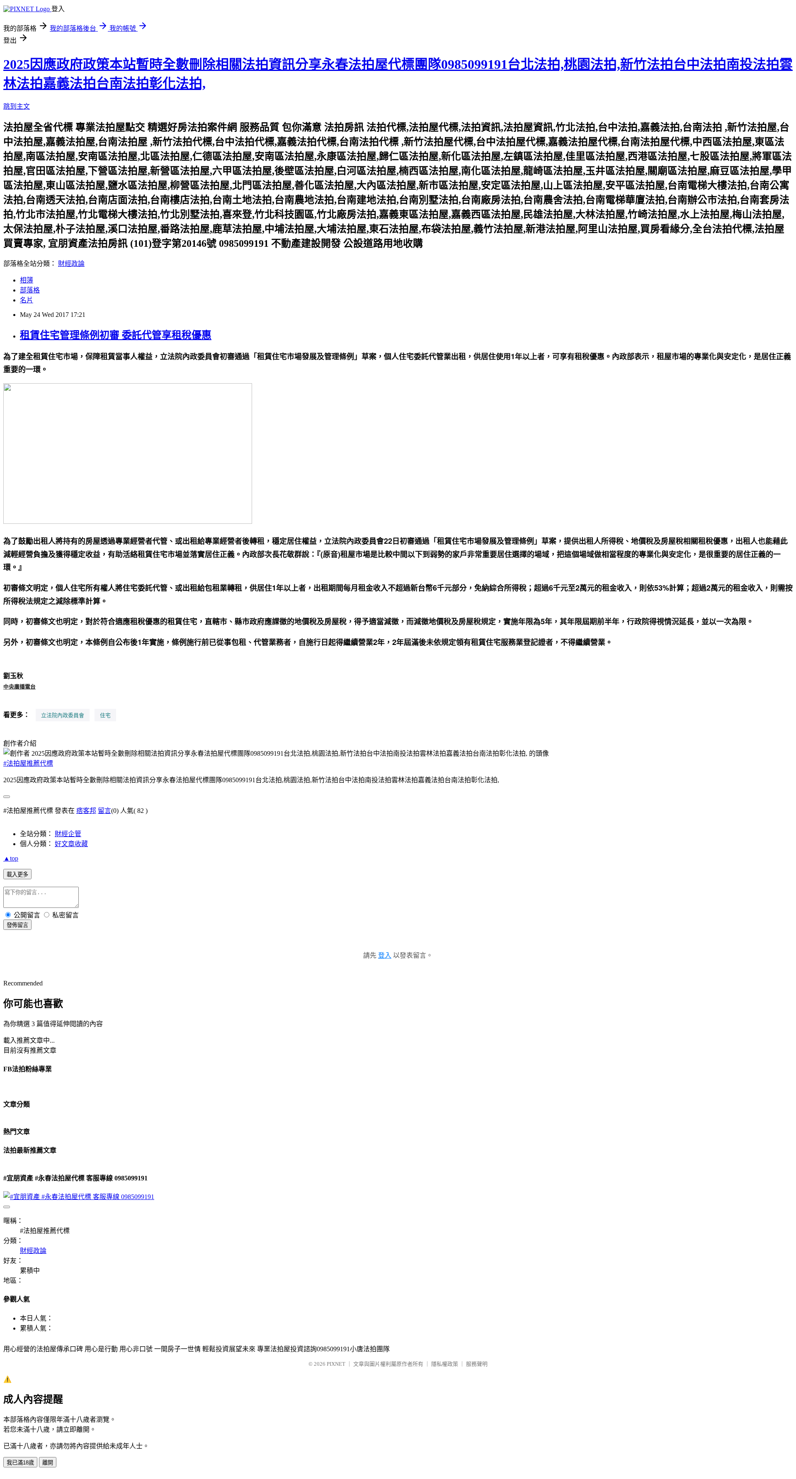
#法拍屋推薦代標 (28, 763)
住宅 (105, 715)
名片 (26, 300)
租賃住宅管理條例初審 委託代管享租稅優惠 (115, 335)
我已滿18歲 (20, 1463)
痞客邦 (86, 810)
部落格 (30, 290)
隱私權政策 (444, 1364)
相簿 (26, 280)
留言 (104, 810)
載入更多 (17, 874)
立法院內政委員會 (62, 715)
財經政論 (71, 263)
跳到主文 (16, 106)
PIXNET (336, 1364)
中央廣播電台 (19, 686)
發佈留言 (17, 925)
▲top (10, 858)
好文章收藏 (71, 843)
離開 (47, 1463)
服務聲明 (477, 1364)
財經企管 (68, 833)
